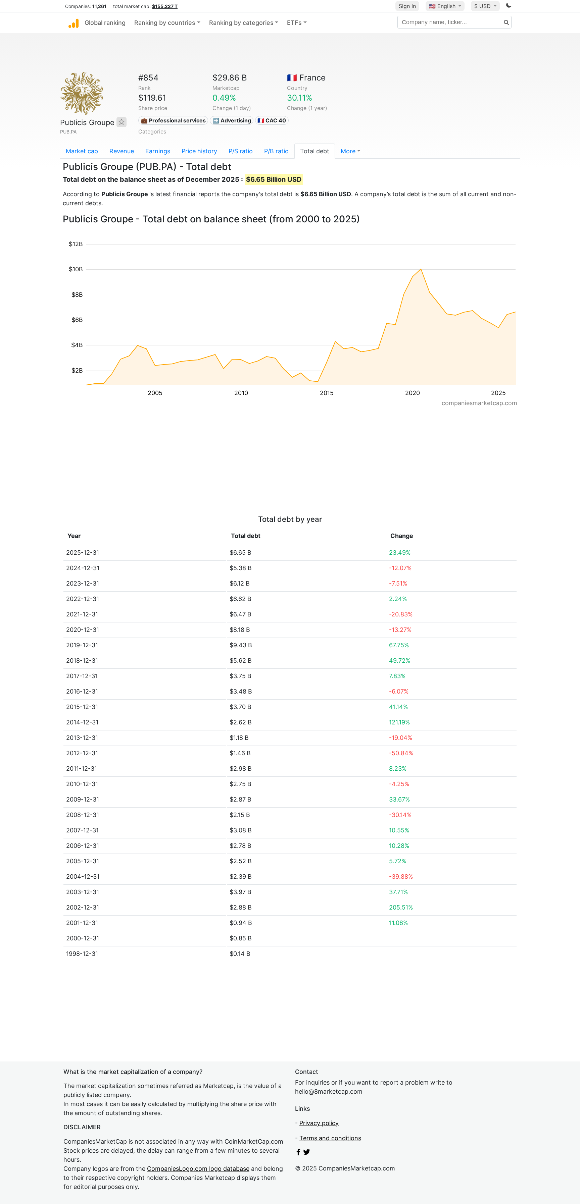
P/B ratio (276, 151)
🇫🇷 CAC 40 (271, 120)
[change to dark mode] (509, 6)
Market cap (82, 151)
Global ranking (105, 22)
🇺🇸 (442, 6)
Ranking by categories (241, 22)
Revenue (121, 151)
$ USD (483, 6)
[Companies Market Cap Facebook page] (298, 1153)
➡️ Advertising (231, 120)
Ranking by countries (164, 22)
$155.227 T (165, 6)
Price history (199, 151)
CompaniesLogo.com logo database (198, 1168)
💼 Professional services (173, 120)
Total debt (314, 151)
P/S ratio (241, 151)
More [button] (348, 151)
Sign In (407, 6)
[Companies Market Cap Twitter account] (306, 1153)
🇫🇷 (306, 78)
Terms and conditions (330, 1138)
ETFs (294, 22)
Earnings (157, 151)
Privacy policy (319, 1123)
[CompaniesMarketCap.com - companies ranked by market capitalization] (73, 23)
